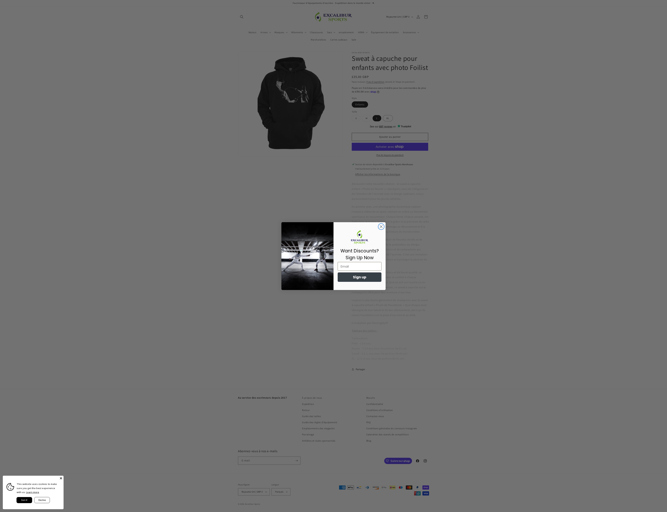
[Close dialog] (381, 227)
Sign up (359, 277)
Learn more (32, 492)
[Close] (61, 478)
